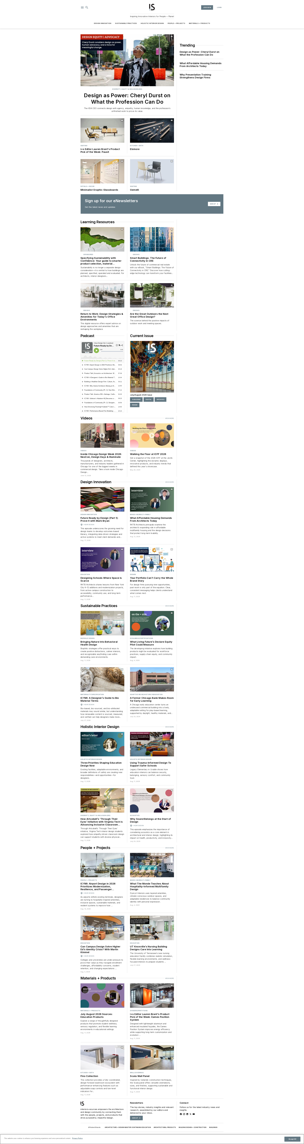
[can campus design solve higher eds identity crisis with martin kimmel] (102, 928)
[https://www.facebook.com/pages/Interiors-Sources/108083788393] (181, 1114)
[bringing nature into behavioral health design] (102, 623)
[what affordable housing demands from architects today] (152, 499)
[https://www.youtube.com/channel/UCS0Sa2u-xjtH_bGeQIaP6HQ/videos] (193, 1114)
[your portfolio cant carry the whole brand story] (152, 559)
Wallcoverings (137, 1072)
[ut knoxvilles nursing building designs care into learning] (152, 928)
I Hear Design (88, 524)
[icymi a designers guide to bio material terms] (102, 679)
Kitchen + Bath (136, 146)
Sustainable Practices (126, 23)
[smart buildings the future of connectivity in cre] (152, 239)
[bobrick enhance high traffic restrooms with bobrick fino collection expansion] (102, 1057)
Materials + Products (199, 23)
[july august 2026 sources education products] (102, 995)
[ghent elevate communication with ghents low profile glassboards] (102, 171)
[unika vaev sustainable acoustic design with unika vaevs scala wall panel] (152, 1057)
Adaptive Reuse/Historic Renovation (146, 694)
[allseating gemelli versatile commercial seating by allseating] (152, 171)
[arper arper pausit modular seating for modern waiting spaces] (102, 130)
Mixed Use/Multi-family (140, 514)
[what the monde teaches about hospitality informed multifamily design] (152, 865)
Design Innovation (102, 23)
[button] (82, 7)
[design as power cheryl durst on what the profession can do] (127, 60)
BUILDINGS (213, 1127)
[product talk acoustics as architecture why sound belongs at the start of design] (152, 800)
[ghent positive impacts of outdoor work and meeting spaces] (152, 295)
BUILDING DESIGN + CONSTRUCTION (192, 1127)
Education (85, 574)
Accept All (292, 1139)
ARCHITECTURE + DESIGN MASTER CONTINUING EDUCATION (128, 1127)
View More (169, 418)
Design (133, 574)
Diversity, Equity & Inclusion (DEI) (127, 89)
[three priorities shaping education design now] (102, 744)
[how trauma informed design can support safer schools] (152, 744)
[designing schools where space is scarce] (102, 559)
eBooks (136, 254)
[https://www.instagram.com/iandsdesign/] (184, 1114)
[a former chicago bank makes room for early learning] (152, 679)
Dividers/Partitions (138, 1011)
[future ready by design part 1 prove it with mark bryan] (102, 499)
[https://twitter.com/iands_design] (190, 1114)
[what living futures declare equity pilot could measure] (152, 623)
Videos (83, 450)
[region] (152, 1139)
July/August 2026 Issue (141, 395)
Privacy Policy (77, 1138)
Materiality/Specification (92, 694)
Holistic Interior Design (152, 23)
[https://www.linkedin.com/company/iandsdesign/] (187, 1114)
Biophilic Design (88, 638)
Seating (84, 146)
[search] (87, 7)
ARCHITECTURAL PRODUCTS (165, 1127)
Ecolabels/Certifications (141, 638)
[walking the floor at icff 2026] (152, 435)
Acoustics (134, 815)
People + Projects (176, 23)
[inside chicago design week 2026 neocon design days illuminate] (102, 435)
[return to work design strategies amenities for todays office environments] (102, 295)
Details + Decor (87, 186)
